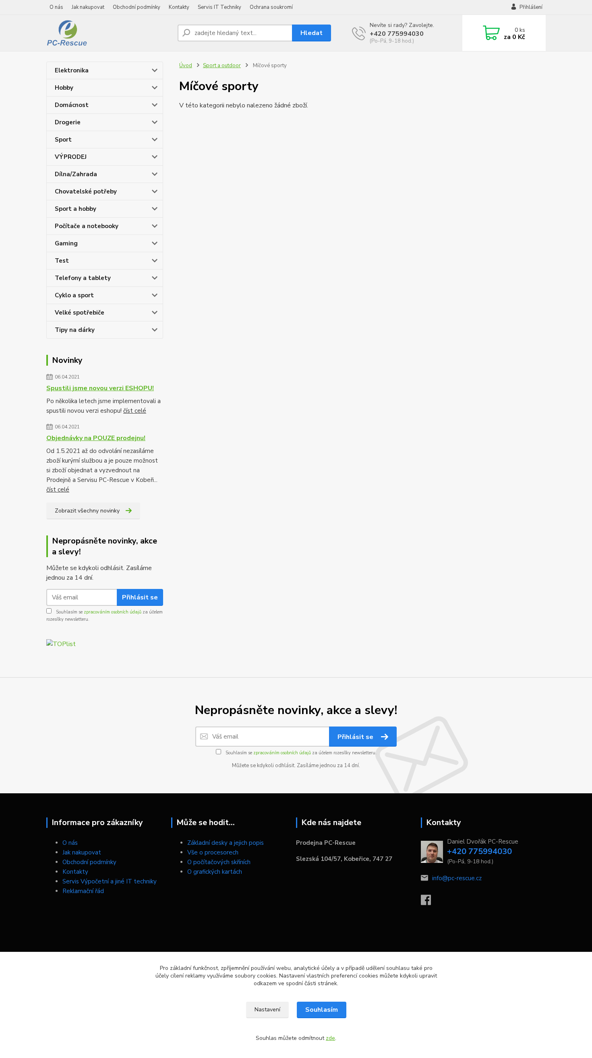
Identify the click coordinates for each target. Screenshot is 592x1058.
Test (62, 261)
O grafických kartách (214, 872)
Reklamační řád (83, 891)
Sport (63, 140)
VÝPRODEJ (71, 157)
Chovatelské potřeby (86, 191)
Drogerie (68, 122)
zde (330, 1038)
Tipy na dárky (75, 330)
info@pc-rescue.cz (457, 878)
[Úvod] (108, 33)
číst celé (134, 411)
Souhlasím (321, 1009)
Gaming (66, 243)
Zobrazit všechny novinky (87, 511)
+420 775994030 (397, 33)
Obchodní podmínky (136, 7)
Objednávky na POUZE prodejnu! (95, 438)
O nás (56, 7)
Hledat (311, 33)
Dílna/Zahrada (76, 174)
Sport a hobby (75, 209)
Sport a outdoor (222, 65)
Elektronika (72, 70)
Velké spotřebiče (79, 313)
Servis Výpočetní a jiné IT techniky (109, 881)
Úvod (185, 65)
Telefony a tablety (83, 278)
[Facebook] (430, 902)
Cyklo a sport (74, 295)
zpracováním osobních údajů (112, 612)
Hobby (64, 88)
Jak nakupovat (88, 7)
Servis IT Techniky (219, 7)
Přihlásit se (140, 597)
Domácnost (72, 105)
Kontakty (179, 7)
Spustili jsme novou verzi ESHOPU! (100, 388)
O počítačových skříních (218, 862)
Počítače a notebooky (86, 226)
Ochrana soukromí (271, 7)
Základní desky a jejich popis (225, 843)
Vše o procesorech (212, 852)
